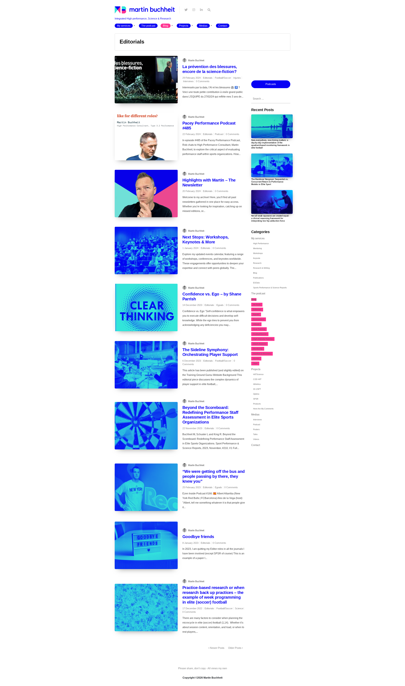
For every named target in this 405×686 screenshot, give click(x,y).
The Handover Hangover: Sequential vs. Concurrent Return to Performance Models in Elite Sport (269, 181)
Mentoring (257, 248)
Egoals (220, 305)
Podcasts (270, 84)
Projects (183, 25)
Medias (203, 25)
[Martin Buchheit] (145, 21)
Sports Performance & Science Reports (270, 288)
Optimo (256, 394)
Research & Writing (261, 268)
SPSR (255, 399)
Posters (256, 429)
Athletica (257, 384)
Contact (222, 25)
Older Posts (235, 648)
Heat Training (259, 329)
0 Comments (202, 81)
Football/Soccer (223, 77)
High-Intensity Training (263, 339)
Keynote (256, 258)
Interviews (188, 81)
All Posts (257, 305)
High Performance (261, 243)
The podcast (148, 25)
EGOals (256, 283)
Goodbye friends (198, 536)
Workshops (258, 253)
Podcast (219, 134)
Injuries (237, 77)
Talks (255, 434)
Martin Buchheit (196, 60)
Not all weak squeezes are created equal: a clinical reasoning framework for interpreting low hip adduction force (270, 218)
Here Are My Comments (263, 409)
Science (239, 608)
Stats (255, 363)
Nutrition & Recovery (262, 354)
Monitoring (257, 349)
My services (123, 25)
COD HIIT (257, 379)
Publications (258, 278)
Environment (258, 319)
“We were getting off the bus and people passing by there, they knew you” (213, 476)
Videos (256, 439)
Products (257, 404)
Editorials (207, 77)
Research (257, 263)
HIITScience (258, 374)
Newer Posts (216, 648)
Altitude (256, 324)
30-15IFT (257, 389)
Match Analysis (259, 344)
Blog (165, 25)
